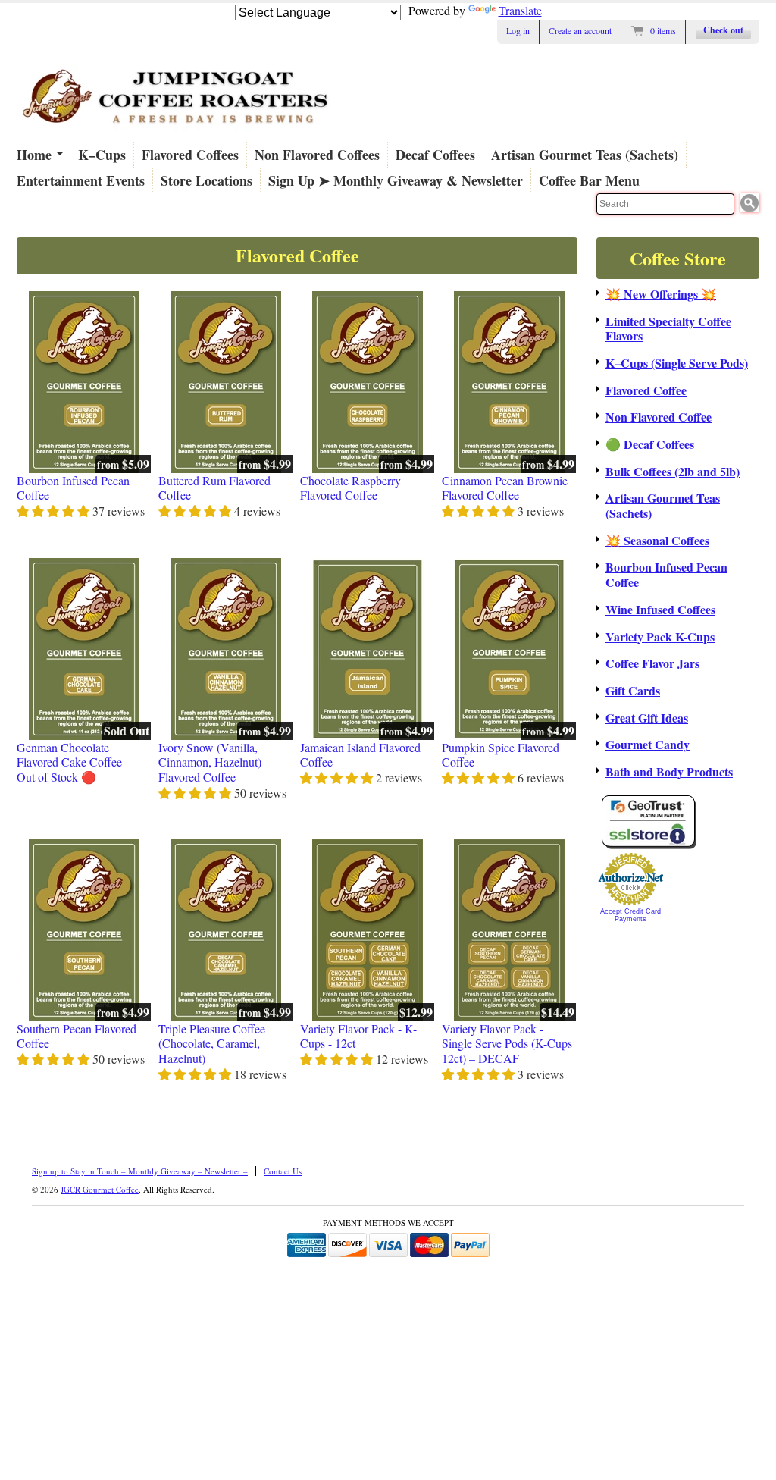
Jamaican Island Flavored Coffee (360, 755)
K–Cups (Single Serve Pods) (676, 363)
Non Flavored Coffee (658, 417)
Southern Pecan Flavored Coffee (76, 1036)
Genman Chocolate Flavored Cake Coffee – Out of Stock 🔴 (74, 762)
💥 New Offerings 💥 (660, 294)
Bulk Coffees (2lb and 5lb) (672, 471)
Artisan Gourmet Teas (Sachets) (584, 155)
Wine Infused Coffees (660, 609)
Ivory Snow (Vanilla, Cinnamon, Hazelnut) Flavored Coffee (209, 762)
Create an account (580, 30)
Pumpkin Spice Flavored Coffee (500, 755)
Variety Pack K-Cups (660, 636)
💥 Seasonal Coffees (657, 540)
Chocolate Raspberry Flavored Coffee (350, 488)
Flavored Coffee (646, 390)
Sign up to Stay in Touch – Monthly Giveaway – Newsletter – (140, 1171)
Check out (723, 30)
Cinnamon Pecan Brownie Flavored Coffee (505, 488)
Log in (518, 30)
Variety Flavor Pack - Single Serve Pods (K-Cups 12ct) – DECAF (507, 1043)
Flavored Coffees (190, 155)
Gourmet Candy (647, 744)
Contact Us (283, 1171)
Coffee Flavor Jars (652, 663)
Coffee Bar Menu (589, 180)
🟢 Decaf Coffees (649, 444)
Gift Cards (632, 690)
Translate (520, 10)
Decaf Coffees (435, 155)
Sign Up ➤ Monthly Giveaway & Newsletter (395, 180)
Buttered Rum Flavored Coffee (214, 488)
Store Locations (206, 180)
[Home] (176, 130)
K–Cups (102, 155)
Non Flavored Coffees (317, 155)
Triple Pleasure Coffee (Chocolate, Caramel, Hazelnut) (211, 1043)
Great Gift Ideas (646, 718)
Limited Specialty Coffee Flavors (668, 328)
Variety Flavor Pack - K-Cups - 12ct (358, 1036)
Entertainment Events (81, 180)
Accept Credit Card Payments (630, 915)
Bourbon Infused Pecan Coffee (73, 488)
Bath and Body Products (669, 771)
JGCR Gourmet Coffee (100, 1189)
